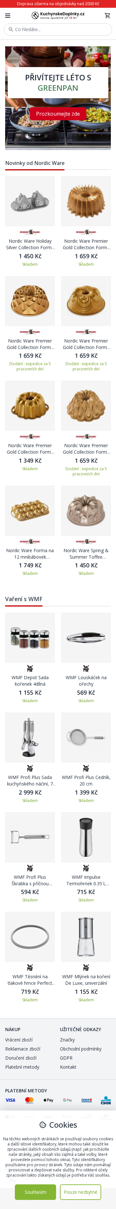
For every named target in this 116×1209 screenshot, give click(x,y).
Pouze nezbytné (80, 1192)
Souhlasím (35, 1192)
